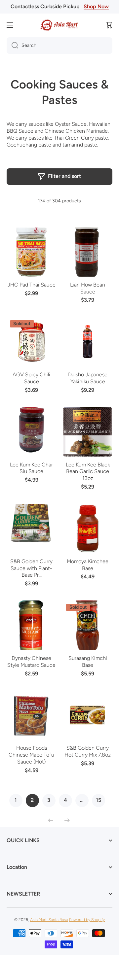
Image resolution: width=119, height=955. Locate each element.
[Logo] (59, 25)
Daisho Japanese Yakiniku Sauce (87, 378)
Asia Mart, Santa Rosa (49, 919)
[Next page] (65, 820)
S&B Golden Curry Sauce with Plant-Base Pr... (31, 568)
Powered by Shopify (87, 919)
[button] (109, 25)
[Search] (12, 45)
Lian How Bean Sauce (87, 288)
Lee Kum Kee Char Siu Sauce (31, 468)
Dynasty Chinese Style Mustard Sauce (31, 661)
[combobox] (59, 45)
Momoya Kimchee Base (87, 564)
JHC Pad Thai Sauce (32, 285)
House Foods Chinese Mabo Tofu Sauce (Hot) (31, 755)
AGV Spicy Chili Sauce (31, 378)
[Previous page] (52, 820)
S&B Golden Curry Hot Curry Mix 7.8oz (87, 751)
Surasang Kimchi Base (87, 661)
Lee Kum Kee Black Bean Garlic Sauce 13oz (88, 471)
